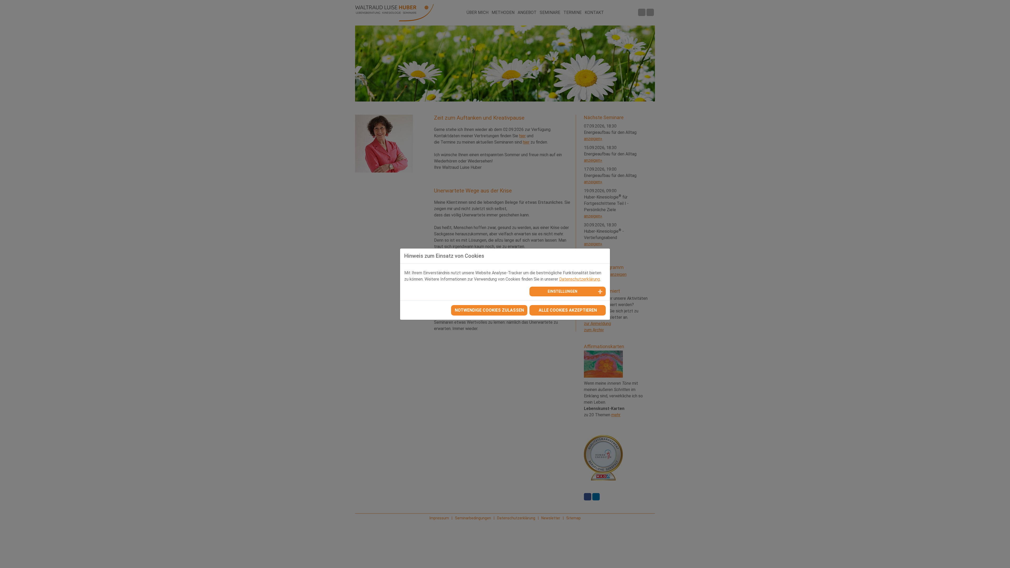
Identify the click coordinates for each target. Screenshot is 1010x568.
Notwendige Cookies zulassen (489, 310)
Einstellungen (562, 291)
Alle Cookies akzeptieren (568, 310)
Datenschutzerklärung (579, 279)
